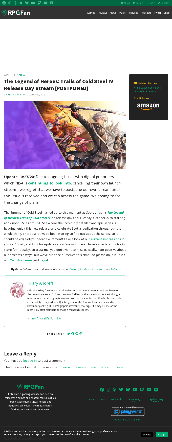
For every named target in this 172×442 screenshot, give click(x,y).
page (43, 260)
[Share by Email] (80, 333)
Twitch (158, 12)
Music (122, 12)
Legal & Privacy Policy (156, 400)
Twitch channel (21, 260)
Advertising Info (134, 400)
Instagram (98, 269)
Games (91, 12)
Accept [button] (161, 434)
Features (133, 12)
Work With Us (116, 400)
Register (165, 3)
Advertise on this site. (127, 419)
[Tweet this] (68, 333)
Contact (139, 3)
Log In (152, 3)
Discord (73, 269)
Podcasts (146, 12)
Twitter (115, 269)
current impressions (106, 239)
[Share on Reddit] (76, 333)
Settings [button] (147, 434)
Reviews (103, 12)
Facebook (85, 269)
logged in (30, 361)
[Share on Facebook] (72, 333)
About (127, 3)
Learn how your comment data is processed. (94, 367)
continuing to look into (49, 183)
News (113, 12)
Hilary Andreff (15, 94)
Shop (167, 12)
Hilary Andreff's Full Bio (44, 318)
